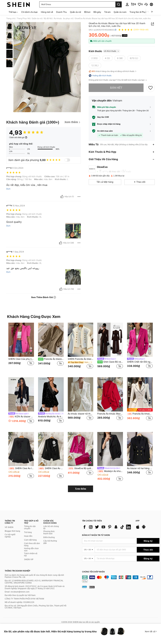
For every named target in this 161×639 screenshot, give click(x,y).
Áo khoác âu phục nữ (63, 18)
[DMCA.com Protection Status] (92, 587)
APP (137, 521)
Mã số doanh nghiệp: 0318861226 (19, 602)
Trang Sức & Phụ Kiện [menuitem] (140, 12)
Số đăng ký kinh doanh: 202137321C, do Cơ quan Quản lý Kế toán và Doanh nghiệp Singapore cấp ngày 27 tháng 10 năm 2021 (34, 587)
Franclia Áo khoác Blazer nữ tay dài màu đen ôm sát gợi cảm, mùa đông (110, 413)
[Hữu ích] (62, 196)
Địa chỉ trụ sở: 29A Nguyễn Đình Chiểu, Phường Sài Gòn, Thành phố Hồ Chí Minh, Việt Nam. (35, 607)
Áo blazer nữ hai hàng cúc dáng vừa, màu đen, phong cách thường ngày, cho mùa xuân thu (140, 468)
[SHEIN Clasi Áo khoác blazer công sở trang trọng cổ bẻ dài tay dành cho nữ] (51, 449)
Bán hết (116, 87)
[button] (146, 4)
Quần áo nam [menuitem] (120, 12)
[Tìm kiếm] (118, 4)
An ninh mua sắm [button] (105, 131)
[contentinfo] (120, 579)
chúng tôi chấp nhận (93, 572)
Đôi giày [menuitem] (97, 12)
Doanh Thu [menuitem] (61, 12)
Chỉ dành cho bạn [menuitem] (29, 12)
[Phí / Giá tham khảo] (110, 36)
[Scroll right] (152, 12)
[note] (140, 409)
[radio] (94, 58)
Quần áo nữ (37, 18)
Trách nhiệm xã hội (30, 554)
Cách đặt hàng (30, 540)
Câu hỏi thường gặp (50, 542)
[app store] (138, 528)
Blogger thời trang (12, 531)
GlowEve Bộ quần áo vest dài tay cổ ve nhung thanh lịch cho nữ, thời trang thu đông (80, 468)
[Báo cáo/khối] (79, 196)
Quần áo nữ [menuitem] (75, 12)
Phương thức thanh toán (49, 532)
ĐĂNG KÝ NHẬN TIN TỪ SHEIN (96, 535)
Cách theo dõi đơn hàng (32, 544)
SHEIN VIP (28, 559)
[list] (107, 527)
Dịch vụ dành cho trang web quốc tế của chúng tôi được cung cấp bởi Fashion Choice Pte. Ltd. (34, 576)
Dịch (8, 189)
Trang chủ (10, 18)
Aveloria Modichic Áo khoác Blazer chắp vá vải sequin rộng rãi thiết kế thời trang (51, 416)
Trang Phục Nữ (23, 18)
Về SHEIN (9, 527)
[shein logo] (18, 4)
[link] (133, 4)
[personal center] (127, 4)
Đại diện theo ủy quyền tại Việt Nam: (20, 595)
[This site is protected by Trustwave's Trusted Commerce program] (84, 587)
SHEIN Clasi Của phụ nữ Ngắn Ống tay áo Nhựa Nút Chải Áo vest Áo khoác (21, 359)
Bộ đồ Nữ (48, 18)
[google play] (144, 528)
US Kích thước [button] (110, 51)
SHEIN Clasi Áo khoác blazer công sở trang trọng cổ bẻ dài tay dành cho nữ (51, 468)
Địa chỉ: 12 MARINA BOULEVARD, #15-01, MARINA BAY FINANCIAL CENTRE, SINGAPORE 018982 (34, 582)
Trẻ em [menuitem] (107, 12)
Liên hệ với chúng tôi (51, 527)
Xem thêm (80, 488)
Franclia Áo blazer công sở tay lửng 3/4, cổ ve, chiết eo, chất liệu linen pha (51, 359)
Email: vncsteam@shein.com (17, 592)
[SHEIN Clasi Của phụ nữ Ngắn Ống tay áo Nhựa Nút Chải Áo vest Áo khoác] (21, 340)
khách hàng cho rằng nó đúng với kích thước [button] (113, 71)
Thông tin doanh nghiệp (17, 571)
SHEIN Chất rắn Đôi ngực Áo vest (140, 362)
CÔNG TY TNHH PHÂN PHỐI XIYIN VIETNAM (24, 599)
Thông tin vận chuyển (30, 527)
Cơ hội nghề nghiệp (10, 535)
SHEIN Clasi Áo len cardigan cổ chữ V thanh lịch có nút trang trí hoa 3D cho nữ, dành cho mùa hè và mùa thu (21, 468)
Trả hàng (28, 532)
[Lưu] (150, 87)
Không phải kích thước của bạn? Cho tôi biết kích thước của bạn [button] (117, 80)
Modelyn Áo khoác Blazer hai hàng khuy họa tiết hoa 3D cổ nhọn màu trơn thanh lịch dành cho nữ (110, 471)
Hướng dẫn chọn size (31, 549)
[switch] (67, 160)
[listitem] (21, 347)
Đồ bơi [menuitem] (87, 12)
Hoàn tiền (28, 536)
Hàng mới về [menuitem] (47, 12)
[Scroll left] (148, 12)
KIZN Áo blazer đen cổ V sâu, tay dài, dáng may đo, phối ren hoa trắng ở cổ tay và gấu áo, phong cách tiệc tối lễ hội (21, 416)
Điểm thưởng (49, 537)
